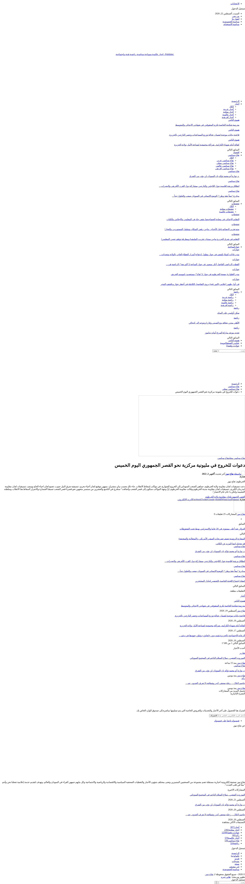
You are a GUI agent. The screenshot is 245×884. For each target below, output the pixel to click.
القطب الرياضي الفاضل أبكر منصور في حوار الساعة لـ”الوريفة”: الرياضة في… (202, 264)
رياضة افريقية (227, 305)
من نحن (235, 16)
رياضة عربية (228, 297)
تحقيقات (235, 203)
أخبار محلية (228, 112)
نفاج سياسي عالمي (225, 166)
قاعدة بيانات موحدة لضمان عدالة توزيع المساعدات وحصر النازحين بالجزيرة (204, 135)
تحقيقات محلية (227, 209)
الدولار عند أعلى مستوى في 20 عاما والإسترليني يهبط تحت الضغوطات (212, 529)
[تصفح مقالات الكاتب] (239, 511)
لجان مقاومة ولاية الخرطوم (218, 497)
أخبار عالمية (228, 114)
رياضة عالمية (227, 302)
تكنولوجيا (235, 856)
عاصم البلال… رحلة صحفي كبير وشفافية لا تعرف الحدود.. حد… (215, 683)
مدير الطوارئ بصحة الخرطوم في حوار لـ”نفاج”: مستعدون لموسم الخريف (205, 274)
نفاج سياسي (233, 155)
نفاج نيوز (209, 874)
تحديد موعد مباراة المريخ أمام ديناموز (222, 333)
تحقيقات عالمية (226, 211)
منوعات (235, 861)
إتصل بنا (235, 19)
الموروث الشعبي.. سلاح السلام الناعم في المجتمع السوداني (217, 658)
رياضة (236, 292)
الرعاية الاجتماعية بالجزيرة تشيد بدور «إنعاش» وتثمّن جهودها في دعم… (212, 635)
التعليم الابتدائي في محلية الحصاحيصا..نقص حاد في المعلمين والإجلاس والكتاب (203, 219)
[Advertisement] (122, 78)
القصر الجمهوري (238, 497)
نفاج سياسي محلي (225, 163)
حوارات (233, 247)
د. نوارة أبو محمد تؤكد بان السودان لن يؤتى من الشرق (214, 176)
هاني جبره (225, 877)
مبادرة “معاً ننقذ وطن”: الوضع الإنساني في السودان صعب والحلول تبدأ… (205, 196)
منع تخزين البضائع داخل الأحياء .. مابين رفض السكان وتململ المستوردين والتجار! (202, 229)
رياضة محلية (228, 300)
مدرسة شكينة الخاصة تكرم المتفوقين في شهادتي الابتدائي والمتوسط (207, 125)
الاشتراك (213, 716)
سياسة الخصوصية (231, 21)
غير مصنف (234, 866)
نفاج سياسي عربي (225, 160)
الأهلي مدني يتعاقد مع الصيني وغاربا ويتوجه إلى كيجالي (214, 323)
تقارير (242, 653)
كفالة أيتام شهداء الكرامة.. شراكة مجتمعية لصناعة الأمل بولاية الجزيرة (206, 145)
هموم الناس (233, 120)
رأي (243, 678)
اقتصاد (236, 152)
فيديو (237, 858)
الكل (231, 106)
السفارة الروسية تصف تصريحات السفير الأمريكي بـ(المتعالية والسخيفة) (212, 538)
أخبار (237, 104)
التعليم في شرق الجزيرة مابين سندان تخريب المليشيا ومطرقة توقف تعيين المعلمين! (200, 239)
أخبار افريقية (228, 117)
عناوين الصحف (229, 343)
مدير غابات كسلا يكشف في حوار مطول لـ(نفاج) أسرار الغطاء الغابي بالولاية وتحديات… (199, 254)
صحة (237, 864)
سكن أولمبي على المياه (228, 313)
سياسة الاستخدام (231, 24)
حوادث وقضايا (232, 346)
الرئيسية (235, 101)
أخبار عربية (228, 109)
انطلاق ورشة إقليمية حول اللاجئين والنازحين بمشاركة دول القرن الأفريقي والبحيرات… (199, 186)
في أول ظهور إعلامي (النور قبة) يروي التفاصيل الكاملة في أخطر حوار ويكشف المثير (200, 284)
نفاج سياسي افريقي (224, 168)
